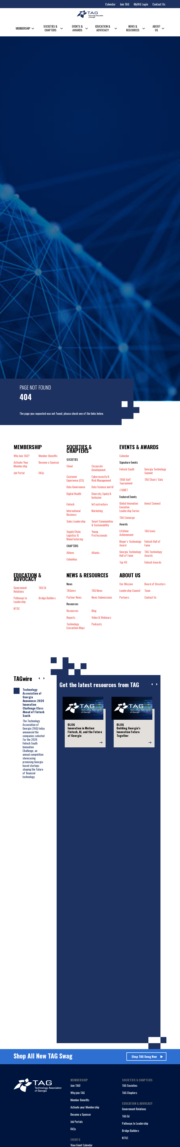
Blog (94, 611)
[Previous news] (39, 678)
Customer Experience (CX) (75, 478)
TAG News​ (97, 590)
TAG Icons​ (149, 531)
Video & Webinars (101, 617)
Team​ (147, 590)
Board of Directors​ (155, 584)
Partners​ (124, 597)
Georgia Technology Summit (155, 471)
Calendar (110, 4)
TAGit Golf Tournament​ (126, 481)
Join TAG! (75, 1085)
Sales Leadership (76, 521)
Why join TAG (77, 1092)
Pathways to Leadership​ (20, 600)
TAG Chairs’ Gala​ (153, 480)
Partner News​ (74, 597)
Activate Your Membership (21, 464)
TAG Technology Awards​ (153, 553)
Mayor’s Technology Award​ (130, 543)
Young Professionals (99, 533)
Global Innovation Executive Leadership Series (129, 507)
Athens (70, 553)
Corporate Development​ (99, 468)
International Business (74, 512)
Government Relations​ (20, 589)
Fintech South (126, 469)
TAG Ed (126, 1116)
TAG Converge (127, 517)
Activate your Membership (84, 1107)
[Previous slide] (152, 684)
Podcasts (97, 624)
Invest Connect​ (152, 503)
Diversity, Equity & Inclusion (101, 495)
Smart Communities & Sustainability (102, 523)
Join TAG (124, 4)
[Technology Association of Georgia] (90, 14)
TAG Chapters (129, 1092)
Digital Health (74, 494)
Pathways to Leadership (135, 1123)
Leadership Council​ (129, 590)
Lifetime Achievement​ (126, 533)
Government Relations (134, 1109)
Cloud (70, 466)
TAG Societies (129, 1085)
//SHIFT (123, 490)
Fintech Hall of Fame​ (152, 543)
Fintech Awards (152, 562)
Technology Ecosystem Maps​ (76, 626)
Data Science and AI (102, 487)
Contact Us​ (150, 597)
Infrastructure (100, 504)
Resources (72, 611)
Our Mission (126, 584)
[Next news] (44, 678)
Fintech (70, 504)
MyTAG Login (141, 4)
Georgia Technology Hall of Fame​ (130, 553)
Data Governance (76, 487)
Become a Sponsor (49, 462)
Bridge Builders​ (47, 598)
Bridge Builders (130, 1130)
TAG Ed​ (42, 588)
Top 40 (123, 562)
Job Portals (76, 1121)
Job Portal (19, 473)
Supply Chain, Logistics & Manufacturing (75, 535)
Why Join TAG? (22, 456)
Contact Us (158, 4)
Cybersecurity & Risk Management (101, 478)
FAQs (41, 473)
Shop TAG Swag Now (144, 1056)
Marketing (97, 511)
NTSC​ (17, 608)
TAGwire (71, 590)
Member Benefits (48, 456)
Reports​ (71, 617)
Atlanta (95, 553)
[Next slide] (156, 684)
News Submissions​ (102, 597)
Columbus (72, 559)
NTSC (125, 1138)
